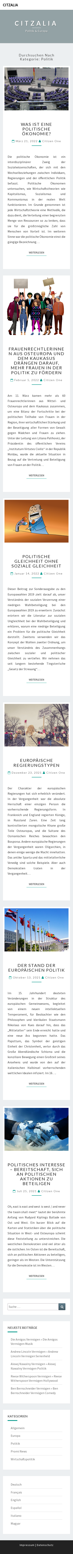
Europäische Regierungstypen (36, 763)
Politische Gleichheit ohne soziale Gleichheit (36, 561)
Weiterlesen (38, 252)
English (16, 1500)
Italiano (16, 1516)
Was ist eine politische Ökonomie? (36, 129)
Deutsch (16, 1484)
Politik (15, 1443)
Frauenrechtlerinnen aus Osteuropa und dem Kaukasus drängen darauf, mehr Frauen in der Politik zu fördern (36, 360)
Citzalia (10, 4)
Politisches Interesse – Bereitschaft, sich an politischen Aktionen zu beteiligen (36, 1174)
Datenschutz (45, 1545)
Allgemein (18, 1428)
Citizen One (51, 141)
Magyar (15, 1523)
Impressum (27, 1545)
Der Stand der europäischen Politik (36, 968)
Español (16, 1508)
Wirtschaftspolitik (23, 1459)
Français (16, 1492)
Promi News (19, 1451)
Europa (15, 1436)
